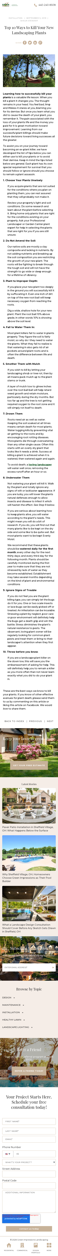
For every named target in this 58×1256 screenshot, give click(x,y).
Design (6, 997)
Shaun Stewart (29, 21)
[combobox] (29, 1162)
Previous (35, 721)
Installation (11, 1012)
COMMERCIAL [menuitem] (22, 1250)
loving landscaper (40, 464)
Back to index (14, 721)
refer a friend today (29, 1071)
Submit (53, 967)
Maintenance (11, 1004)
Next (50, 721)
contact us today (29, 1229)
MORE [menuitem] (49, 1250)
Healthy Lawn (11, 1019)
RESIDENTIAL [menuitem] (9, 1250)
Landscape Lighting (15, 1027)
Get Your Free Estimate (29, 765)
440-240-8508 (47, 5)
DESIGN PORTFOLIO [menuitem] (35, 1251)
